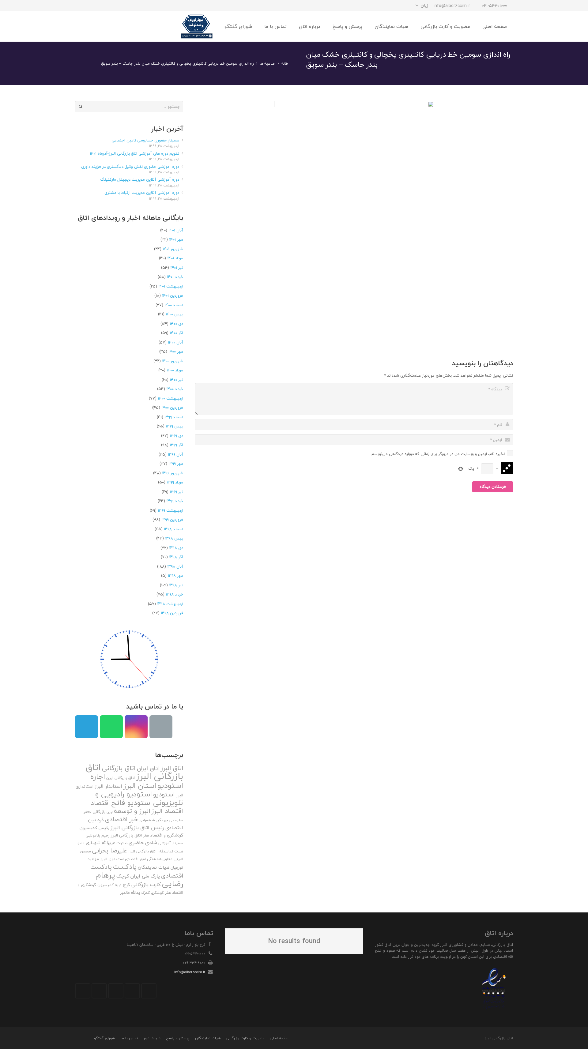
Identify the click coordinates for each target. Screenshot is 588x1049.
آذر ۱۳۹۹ (176, 445)
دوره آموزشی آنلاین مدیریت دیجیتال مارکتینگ (139, 179)
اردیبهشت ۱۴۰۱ (170, 286)
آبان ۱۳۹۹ (175, 454)
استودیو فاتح (131, 802)
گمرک (145, 892)
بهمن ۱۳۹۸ (174, 538)
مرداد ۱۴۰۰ (175, 370)
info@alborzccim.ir (189, 972)
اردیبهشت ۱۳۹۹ (170, 510)
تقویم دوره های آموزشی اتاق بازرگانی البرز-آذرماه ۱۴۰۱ (134, 153)
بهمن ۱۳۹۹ (174, 426)
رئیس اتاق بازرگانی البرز (137, 827)
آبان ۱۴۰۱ (175, 230)
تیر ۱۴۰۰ (176, 379)
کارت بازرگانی (146, 884)
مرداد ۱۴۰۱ (175, 258)
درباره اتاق (152, 1038)
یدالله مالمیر (130, 892)
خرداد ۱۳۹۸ (174, 594)
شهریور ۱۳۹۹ (172, 473)
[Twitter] (132, 990)
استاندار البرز (108, 786)
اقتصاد (100, 803)
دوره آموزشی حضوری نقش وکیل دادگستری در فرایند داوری (130, 166)
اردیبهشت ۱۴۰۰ (170, 398)
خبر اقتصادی (121, 819)
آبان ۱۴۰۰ (175, 342)
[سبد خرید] (82, 26)
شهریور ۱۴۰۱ (173, 249)
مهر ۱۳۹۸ (175, 575)
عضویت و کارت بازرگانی (245, 1038)
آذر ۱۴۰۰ (176, 332)
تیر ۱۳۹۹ (176, 491)
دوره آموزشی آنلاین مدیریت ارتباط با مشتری (141, 192)
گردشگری (157, 893)
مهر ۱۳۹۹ (175, 463)
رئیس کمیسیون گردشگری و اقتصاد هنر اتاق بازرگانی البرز (131, 831)
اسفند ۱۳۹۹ (173, 417)
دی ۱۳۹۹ (176, 435)
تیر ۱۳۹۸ (176, 585)
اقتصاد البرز (167, 811)
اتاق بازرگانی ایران (120, 778)
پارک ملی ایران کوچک (138, 876)
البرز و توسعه (132, 811)
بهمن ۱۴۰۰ (174, 314)
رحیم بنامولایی (97, 835)
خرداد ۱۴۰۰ (174, 388)
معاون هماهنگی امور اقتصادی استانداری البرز (136, 859)
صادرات (121, 843)
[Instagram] (113, 5)
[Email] (160, 726)
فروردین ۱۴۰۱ (172, 295)
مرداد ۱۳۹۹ (175, 482)
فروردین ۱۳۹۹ (172, 519)
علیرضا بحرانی (109, 850)
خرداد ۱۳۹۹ (174, 501)
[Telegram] (102, 5)
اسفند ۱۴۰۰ (173, 305)
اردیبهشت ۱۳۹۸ (170, 603)
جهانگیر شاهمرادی (153, 820)
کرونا (118, 885)
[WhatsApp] (91, 5)
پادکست (125, 866)
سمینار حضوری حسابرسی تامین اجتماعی (145, 140)
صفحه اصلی (279, 1038)
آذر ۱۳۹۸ (176, 557)
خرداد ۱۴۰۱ (175, 276)
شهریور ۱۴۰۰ (172, 361)
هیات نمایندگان (153, 867)
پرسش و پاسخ (177, 1038)
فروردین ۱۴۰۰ (172, 407)
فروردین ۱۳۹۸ (172, 613)
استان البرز (139, 785)
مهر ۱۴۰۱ (176, 239)
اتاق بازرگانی (119, 768)
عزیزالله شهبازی (100, 843)
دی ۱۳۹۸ (176, 547)
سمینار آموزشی (170, 843)
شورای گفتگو (104, 1038)
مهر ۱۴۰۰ (175, 351)
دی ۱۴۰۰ (176, 323)
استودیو (164, 794)
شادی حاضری (143, 842)
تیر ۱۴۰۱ (176, 267)
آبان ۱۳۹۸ (175, 566)
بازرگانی (98, 811)
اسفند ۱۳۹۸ (173, 529)
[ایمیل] (80, 5)
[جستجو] (95, 26)
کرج (126, 885)
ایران (110, 812)
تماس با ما (129, 1038)
